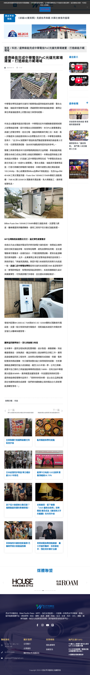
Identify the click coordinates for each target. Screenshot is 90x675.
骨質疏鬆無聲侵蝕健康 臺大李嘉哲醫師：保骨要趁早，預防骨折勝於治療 (49, 546)
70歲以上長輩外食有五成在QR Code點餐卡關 (79, 645)
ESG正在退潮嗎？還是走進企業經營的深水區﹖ (79, 650)
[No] (87, 7)
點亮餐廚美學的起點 (46, 440)
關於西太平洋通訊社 (31, 653)
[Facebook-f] (37, 625)
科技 (14, 48)
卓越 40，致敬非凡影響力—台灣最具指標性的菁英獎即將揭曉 (49, 18)
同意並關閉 (45, 9)
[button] (3, 583)
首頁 (6, 48)
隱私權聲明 (50, 645)
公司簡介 (27, 644)
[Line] (52, 625)
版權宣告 (49, 649)
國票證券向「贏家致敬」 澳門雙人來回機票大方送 (78, 146)
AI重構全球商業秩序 (76, 655)
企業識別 (27, 648)
